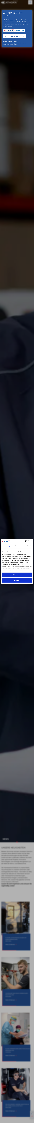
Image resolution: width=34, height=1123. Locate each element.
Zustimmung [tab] (6, 546)
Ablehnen (17, 580)
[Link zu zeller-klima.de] (17, 30)
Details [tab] (17, 546)
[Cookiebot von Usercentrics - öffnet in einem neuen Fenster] (25, 541)
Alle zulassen (17, 574)
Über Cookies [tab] (28, 546)
